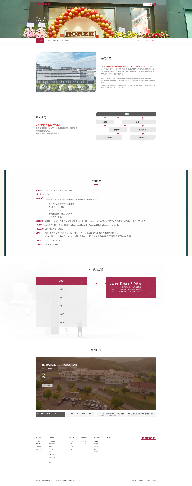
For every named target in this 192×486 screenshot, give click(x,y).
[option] (96, 126)
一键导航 (48, 385)
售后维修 (70, 441)
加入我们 (123, 4)
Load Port (51, 449)
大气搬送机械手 (52, 441)
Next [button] (154, 136)
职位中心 (96, 449)
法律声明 (148, 480)
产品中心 (90, 4)
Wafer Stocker (52, 457)
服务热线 (70, 449)
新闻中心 (112, 4)
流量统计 (141, 480)
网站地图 (154, 480)
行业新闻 (83, 443)
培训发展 (96, 446)
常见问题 (96, 452)
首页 (70, 4)
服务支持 (101, 4)
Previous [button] (38, 136)
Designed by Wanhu (77, 480)
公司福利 (96, 443)
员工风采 (96, 441)
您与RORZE (65, 40)
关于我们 (79, 4)
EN (154, 4)
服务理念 (70, 443)
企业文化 (47, 40)
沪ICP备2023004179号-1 (67, 480)
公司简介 (40, 40)
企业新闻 (83, 441)
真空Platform (52, 452)
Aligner (50, 446)
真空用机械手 (52, 443)
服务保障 (70, 446)
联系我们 (134, 4)
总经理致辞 (56, 40)
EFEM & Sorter (52, 454)
